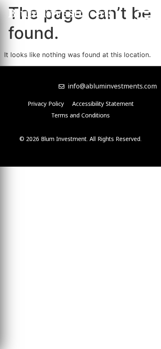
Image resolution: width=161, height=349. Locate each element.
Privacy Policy (46, 104)
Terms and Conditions (80, 115)
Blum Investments (61, 15)
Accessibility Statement (103, 104)
